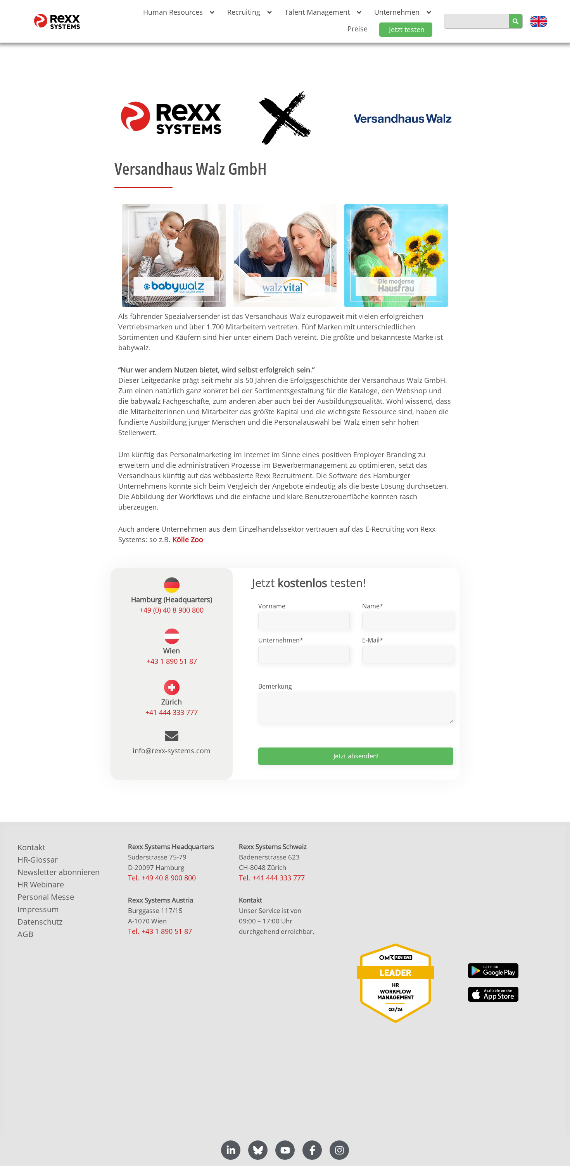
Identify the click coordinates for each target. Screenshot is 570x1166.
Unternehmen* (280, 640)
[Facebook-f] (312, 1150)
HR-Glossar (37, 859)
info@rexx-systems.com (172, 750)
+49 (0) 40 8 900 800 (172, 610)
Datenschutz (39, 921)
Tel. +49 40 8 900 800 (162, 877)
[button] (177, 12)
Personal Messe (45, 897)
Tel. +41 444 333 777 (272, 877)
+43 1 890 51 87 (172, 661)
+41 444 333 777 (171, 712)
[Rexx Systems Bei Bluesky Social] (258, 1150)
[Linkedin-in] (230, 1150)
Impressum (38, 909)
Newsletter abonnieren (58, 872)
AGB (25, 934)
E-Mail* (372, 640)
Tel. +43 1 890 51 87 (160, 931)
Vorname (271, 606)
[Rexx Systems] (395, 983)
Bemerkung (275, 686)
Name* (372, 606)
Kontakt (31, 847)
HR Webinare (40, 884)
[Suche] (515, 21)
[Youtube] (285, 1150)
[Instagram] (339, 1150)
